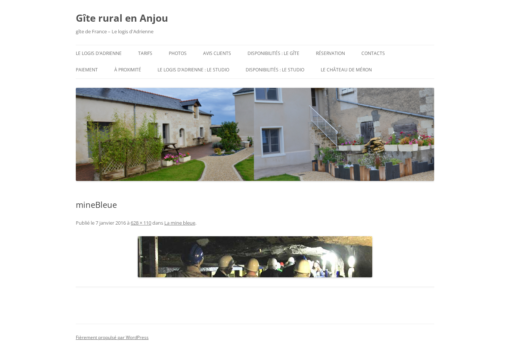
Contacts (373, 53)
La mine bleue (179, 222)
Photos (178, 53)
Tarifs (145, 53)
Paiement (87, 70)
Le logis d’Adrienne (99, 53)
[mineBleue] (255, 256)
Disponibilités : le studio (275, 70)
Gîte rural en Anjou (122, 18)
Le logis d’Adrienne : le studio (193, 70)
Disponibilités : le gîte (273, 53)
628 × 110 (141, 222)
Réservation (330, 53)
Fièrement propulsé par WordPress (112, 337)
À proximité (127, 70)
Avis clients (217, 53)
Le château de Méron (346, 70)
